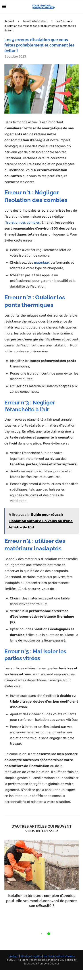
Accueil (9, 21)
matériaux (42, 263)
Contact (13, 956)
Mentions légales (31, 956)
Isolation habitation (35, 21)
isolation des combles (23, 222)
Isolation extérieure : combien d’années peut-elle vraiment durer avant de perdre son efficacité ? (41, 901)
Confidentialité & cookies (59, 956)
